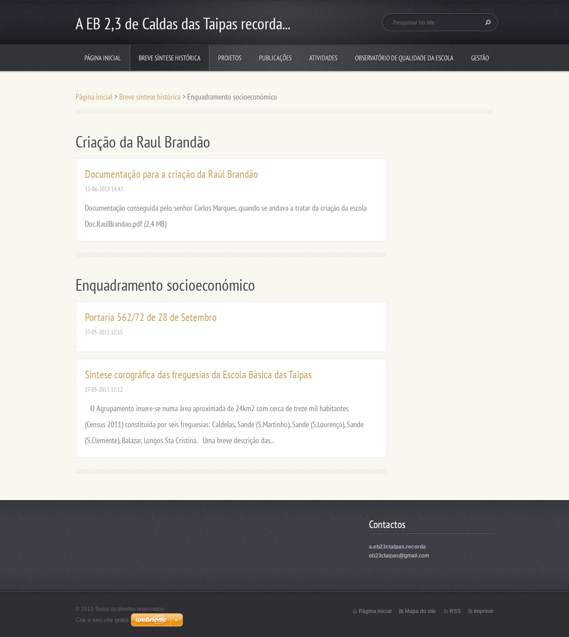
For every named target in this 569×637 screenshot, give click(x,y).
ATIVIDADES (323, 58)
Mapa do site (420, 611)
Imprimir (483, 611)
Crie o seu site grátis (102, 620)
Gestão (480, 58)
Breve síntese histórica (169, 58)
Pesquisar (486, 22)
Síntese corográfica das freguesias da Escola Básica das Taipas (198, 374)
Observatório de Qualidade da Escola (404, 58)
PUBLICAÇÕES (275, 58)
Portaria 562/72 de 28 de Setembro (150, 317)
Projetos (229, 58)
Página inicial (102, 58)
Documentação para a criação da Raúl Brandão (171, 174)
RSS (455, 611)
